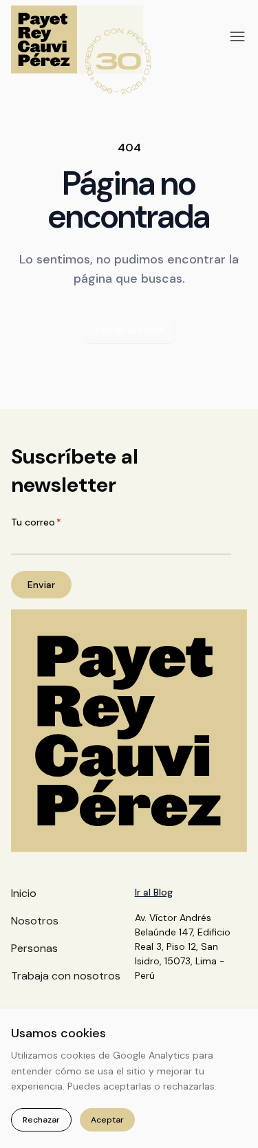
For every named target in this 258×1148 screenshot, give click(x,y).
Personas (34, 948)
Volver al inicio (129, 329)
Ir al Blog (154, 892)
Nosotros (34, 920)
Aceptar (107, 1119)
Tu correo (36, 522)
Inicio (23, 893)
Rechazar (41, 1119)
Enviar (41, 584)
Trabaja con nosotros (65, 975)
